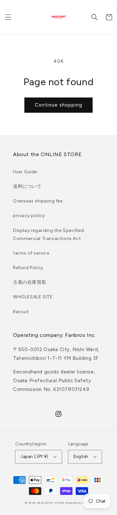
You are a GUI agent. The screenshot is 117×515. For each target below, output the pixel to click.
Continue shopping (58, 105)
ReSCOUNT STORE (50, 502)
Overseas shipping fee (38, 201)
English (80, 456)
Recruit (21, 312)
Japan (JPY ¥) (34, 456)
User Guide (25, 172)
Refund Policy (28, 267)
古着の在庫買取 (29, 282)
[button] (8, 17)
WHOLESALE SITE (33, 297)
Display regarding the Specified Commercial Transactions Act (48, 234)
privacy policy (29, 215)
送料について (27, 186)
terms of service (31, 253)
